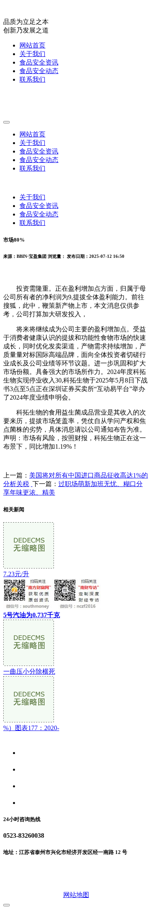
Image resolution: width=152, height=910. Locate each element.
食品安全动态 (38, 70)
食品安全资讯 (38, 62)
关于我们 (32, 53)
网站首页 (32, 45)
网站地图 (76, 894)
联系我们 (32, 79)
